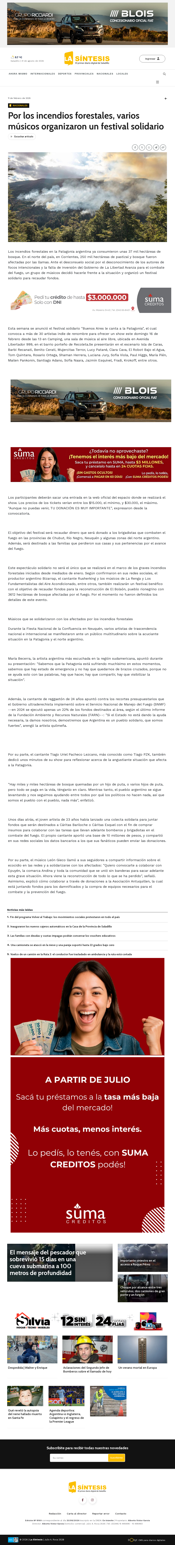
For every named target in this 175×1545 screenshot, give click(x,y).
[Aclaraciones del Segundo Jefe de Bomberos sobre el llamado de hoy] (87, 1349)
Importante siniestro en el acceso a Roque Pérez (138, 1262)
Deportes (65, 73)
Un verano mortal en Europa (137, 1368)
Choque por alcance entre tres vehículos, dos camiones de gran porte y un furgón (142, 1291)
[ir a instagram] (92, 1500)
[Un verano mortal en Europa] (143, 1349)
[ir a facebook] (82, 1500)
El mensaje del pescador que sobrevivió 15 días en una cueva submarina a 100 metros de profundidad (48, 1262)
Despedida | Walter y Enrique (27, 1368)
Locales (122, 73)
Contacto (120, 1513)
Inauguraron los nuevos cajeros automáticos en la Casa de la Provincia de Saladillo (61, 926)
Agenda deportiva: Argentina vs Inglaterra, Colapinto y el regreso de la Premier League (66, 1416)
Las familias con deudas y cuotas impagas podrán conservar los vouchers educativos (63, 935)
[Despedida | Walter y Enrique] (32, 1349)
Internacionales (42, 73)
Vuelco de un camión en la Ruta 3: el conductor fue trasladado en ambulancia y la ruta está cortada (71, 954)
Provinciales (84, 73)
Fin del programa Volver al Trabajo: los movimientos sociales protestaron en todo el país (65, 917)
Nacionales (105, 73)
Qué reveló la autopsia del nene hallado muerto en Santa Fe (25, 1414)
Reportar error (101, 1513)
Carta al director (77, 1513)
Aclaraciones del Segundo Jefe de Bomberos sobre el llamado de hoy (87, 1369)
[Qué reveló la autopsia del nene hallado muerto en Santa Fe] (25, 1396)
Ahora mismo (18, 73)
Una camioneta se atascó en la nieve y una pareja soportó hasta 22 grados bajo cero (62, 945)
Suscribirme (116, 1457)
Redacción (55, 1513)
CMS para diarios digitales (151, 1540)
